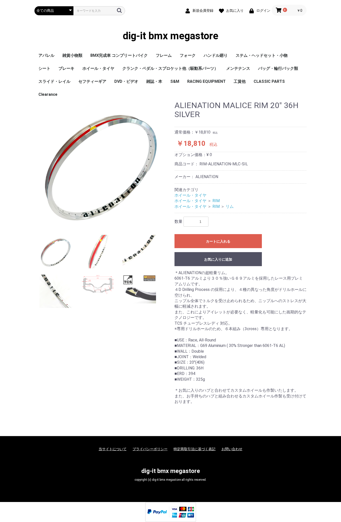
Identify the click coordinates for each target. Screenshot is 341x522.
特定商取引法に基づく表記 (194, 449)
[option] (102, 164)
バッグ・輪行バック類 (278, 68)
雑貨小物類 (72, 55)
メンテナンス (238, 68)
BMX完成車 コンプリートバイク (119, 55)
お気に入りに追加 (218, 259)
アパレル (46, 55)
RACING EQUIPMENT (206, 81)
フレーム (164, 55)
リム (230, 206)
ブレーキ (66, 68)
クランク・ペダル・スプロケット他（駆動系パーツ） (170, 68)
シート (44, 68)
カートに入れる (218, 241)
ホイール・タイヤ (98, 68)
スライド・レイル (54, 81)
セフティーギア (92, 81)
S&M (174, 81)
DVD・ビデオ (126, 81)
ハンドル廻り (216, 55)
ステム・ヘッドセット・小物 (262, 55)
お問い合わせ (231, 449)
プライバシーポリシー (150, 449)
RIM (216, 200)
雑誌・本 (154, 81)
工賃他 (240, 81)
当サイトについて (113, 449)
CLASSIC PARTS (269, 81)
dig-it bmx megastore (170, 36)
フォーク (188, 55)
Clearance (47, 94)
